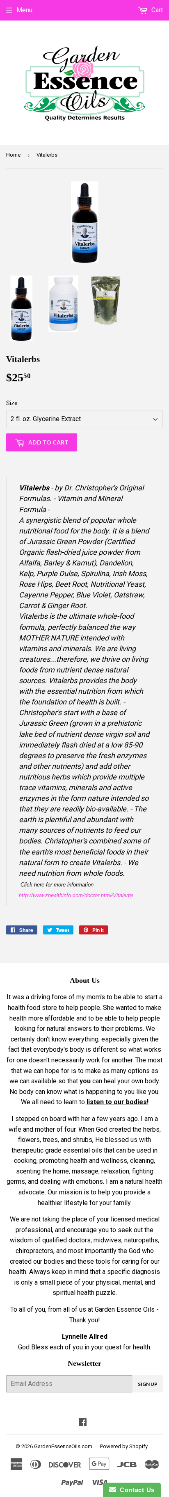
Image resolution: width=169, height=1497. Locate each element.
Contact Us (135, 1489)
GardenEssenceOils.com (63, 1446)
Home (13, 155)
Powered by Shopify (124, 1446)
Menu (24, 10)
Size (12, 403)
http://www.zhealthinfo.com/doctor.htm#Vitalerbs (76, 895)
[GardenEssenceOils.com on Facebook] (82, 1423)
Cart (156, 10)
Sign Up (148, 1384)
